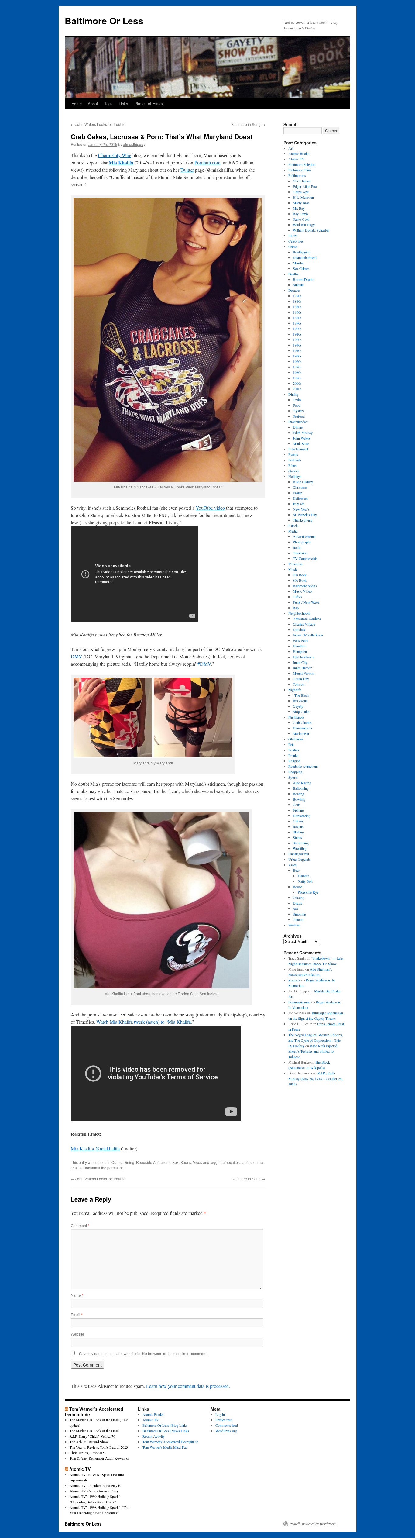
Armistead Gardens (307, 618)
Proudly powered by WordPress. (313, 1523)
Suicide (298, 284)
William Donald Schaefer (311, 230)
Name (77, 1295)
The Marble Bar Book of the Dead (94, 1430)
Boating (298, 793)
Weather (294, 924)
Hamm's (304, 875)
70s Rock (300, 574)
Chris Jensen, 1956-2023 (88, 1452)
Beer (296, 870)
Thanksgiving (303, 520)
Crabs (116, 1162)
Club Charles (302, 722)
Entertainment (298, 449)
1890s (297, 323)
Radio (297, 547)
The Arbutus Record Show (89, 1441)
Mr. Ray (299, 208)
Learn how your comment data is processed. (188, 1386)
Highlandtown (303, 656)
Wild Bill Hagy (304, 224)
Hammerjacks (303, 728)
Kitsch (293, 525)
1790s (297, 295)
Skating (298, 831)
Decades (294, 290)
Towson (298, 684)
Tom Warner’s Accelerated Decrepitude (94, 1411)
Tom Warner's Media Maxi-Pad (164, 1447)
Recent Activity (153, 1436)
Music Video (302, 591)
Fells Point (300, 640)
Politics (293, 749)
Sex (175, 1162)
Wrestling (300, 848)
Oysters (298, 410)
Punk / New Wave (306, 602)
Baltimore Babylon (301, 164)
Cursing (298, 897)
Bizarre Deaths (303, 279)
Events (293, 454)
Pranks (293, 755)
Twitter (187, 170)
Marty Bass (301, 202)
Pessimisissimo (299, 1001)
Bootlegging (301, 252)
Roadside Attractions (153, 1162)
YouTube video (210, 508)
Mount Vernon (303, 673)
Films (292, 465)
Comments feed (226, 1425)
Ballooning (301, 788)
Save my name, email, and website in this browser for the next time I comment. (143, 1353)
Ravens (298, 826)
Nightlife (294, 689)
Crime (292, 246)
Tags (108, 103)
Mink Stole (301, 443)
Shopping (295, 771)
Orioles (298, 821)
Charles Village (304, 624)
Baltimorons (297, 175)
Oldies (297, 596)
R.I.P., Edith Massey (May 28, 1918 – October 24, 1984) (315, 1078)
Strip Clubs (301, 711)
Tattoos (298, 919)
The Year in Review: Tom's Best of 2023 (99, 1447)
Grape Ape (301, 191)
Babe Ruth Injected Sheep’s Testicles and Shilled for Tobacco (312, 1051)
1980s (297, 372)
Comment (80, 1225)
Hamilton (299, 645)
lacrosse (249, 1162)
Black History (303, 481)
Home (76, 103)
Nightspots (296, 717)
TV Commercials (305, 558)
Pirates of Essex (149, 103)
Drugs (297, 903)
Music (292, 569)
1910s (297, 334)
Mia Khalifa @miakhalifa (95, 1148)
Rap (296, 607)
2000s (297, 383)
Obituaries (295, 738)
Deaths (293, 273)
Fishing (298, 810)
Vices (197, 1162)
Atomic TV (296, 159)
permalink (115, 1167)
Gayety (298, 706)
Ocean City (301, 678)
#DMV (204, 663)
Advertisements (304, 536)
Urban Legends (299, 859)
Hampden (300, 651)
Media (292, 531)
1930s (297, 345)
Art (290, 148)
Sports (185, 1162)
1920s (297, 339)
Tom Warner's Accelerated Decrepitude (170, 1441)
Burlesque (300, 700)
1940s (297, 350)
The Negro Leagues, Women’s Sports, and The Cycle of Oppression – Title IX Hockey (315, 1040)
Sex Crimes (301, 268)
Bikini (292, 235)
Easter (297, 492)
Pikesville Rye (308, 892)
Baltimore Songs (305, 585)
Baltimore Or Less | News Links (165, 1430)
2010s (297, 388)
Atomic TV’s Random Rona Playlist (96, 1485)
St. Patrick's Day (305, 514)
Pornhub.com (207, 162)
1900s (297, 328)
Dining (128, 1162)
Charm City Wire (114, 155)
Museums (295, 563)
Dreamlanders (298, 421)
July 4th (298, 503)
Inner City (300, 662)
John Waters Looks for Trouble (98, 124)
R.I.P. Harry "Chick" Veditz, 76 (92, 1436)
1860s (297, 312)
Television (300, 552)
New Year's (301, 509)
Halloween (300, 498)
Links (123, 103)
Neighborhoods (299, 613)
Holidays (294, 476)
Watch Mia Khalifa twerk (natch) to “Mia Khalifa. (144, 1022)
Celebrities (296, 241)
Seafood (299, 416)
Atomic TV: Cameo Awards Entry (94, 1490)
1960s (297, 361)
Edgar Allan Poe (305, 186)
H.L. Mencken (303, 197)
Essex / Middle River (308, 635)
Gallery (293, 470)
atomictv (294, 980)
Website (77, 1333)
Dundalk (299, 629)
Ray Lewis (300, 213)
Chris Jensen (302, 180)
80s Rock (300, 580)
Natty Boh (305, 881)
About (93, 103)
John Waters (301, 438)
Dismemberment (305, 257)
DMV (77, 656)
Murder (298, 262)
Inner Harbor (302, 667)
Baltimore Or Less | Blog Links (164, 1425)
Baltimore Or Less (104, 20)
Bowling (299, 799)
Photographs (302, 542)
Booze (297, 886)
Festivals (294, 459)
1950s (297, 355)
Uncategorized (298, 853)
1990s (297, 377)
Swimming (301, 842)
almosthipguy (134, 144)
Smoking (299, 914)
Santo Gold (301, 219)
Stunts (297, 837)
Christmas (300, 487)
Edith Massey (303, 432)
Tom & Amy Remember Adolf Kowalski (99, 1458)
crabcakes (231, 1162)
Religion (294, 760)
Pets (291, 744)
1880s (297, 317)
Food (296, 405)
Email (77, 1314)
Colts (296, 804)
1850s (297, 306)
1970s (297, 366)
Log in (220, 1414)
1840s (297, 301)
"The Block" (302, 695)
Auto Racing (302, 782)
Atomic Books (298, 153)
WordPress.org (226, 1430)
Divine (298, 427)
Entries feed (223, 1419)
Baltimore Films (299, 169)
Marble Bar (301, 733)
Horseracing (301, 815)
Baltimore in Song (248, 124)
